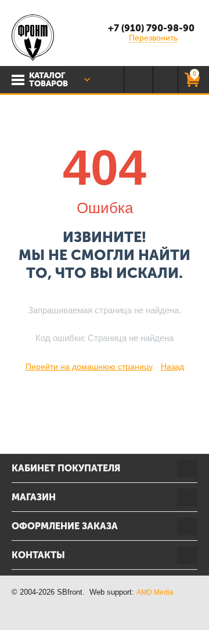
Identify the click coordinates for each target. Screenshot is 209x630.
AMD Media (155, 592)
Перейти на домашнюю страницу (89, 366)
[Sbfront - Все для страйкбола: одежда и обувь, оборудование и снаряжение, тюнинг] (33, 37)
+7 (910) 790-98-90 (151, 28)
